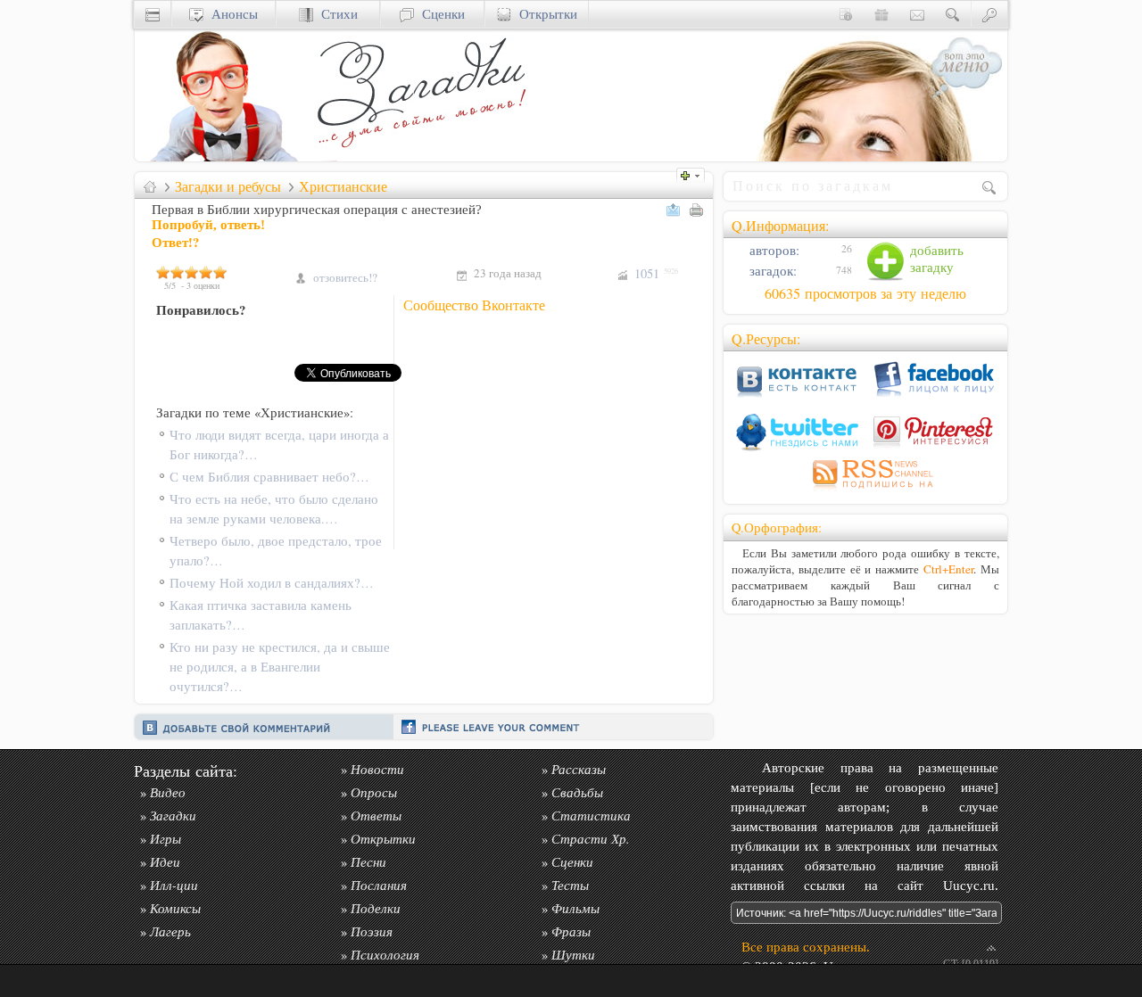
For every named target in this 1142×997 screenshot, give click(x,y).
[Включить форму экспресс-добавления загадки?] (695, 173)
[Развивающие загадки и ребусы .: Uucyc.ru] (424, 156)
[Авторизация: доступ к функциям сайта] (989, 13)
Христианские (343, 186)
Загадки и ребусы (228, 186)
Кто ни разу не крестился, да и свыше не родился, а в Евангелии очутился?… (280, 667)
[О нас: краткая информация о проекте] (846, 13)
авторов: (772, 250)
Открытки (544, 13)
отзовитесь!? (345, 277)
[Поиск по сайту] (953, 13)
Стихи (335, 13)
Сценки (439, 13)
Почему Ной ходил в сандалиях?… (272, 582)
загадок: (771, 270)
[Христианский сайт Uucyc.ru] (224, 156)
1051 (656, 273)
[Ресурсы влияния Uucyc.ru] (150, 186)
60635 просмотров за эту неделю (865, 293)
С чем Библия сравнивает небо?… (269, 476)
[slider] (192, 272)
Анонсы (230, 13)
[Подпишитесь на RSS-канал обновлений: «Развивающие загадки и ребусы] (865, 490)
